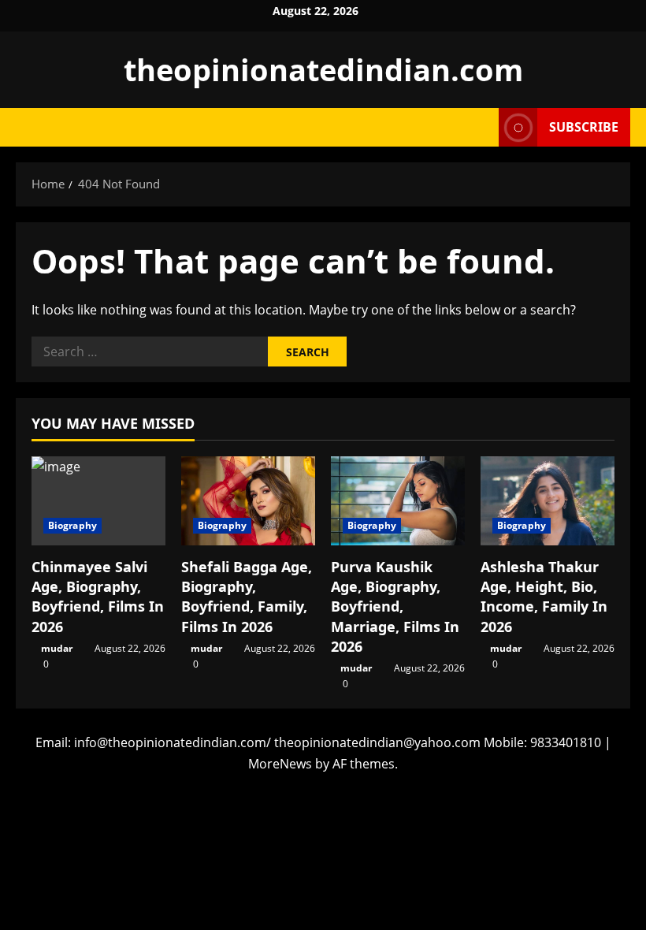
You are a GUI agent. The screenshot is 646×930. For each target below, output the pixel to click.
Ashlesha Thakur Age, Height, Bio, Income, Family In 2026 (544, 596)
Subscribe (583, 127)
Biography (72, 525)
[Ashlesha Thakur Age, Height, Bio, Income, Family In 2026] (547, 500)
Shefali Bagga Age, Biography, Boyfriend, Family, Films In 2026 (246, 596)
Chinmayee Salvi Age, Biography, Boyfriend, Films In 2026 (98, 596)
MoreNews (280, 763)
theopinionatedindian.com (323, 69)
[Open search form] (482, 127)
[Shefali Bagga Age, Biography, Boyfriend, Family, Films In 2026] (248, 500)
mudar (56, 648)
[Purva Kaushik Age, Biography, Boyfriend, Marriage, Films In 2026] (398, 500)
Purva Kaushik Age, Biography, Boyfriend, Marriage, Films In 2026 (395, 606)
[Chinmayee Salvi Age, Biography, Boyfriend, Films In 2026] (98, 500)
